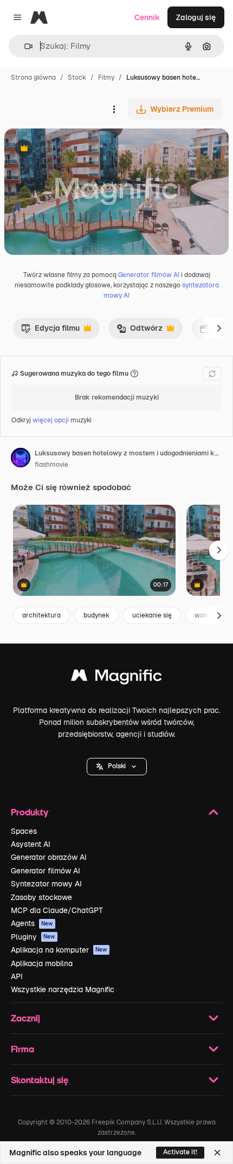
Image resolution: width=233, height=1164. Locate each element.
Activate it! (180, 1152)
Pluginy (33, 937)
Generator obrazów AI (49, 857)
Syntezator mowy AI (46, 884)
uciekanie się (152, 615)
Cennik (147, 17)
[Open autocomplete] (24, 46)
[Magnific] (116, 678)
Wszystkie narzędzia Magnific (62, 989)
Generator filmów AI (148, 275)
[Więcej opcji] (114, 109)
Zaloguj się (196, 17)
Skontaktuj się (39, 1079)
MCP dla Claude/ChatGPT (57, 910)
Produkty (29, 812)
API (17, 976)
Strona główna (33, 77)
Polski (117, 766)
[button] (117, 766)
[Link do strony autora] (20, 459)
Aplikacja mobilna (42, 963)
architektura (41, 615)
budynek (96, 615)
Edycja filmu (50, 330)
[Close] (217, 1152)
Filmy (106, 77)
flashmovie (51, 464)
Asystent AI (30, 844)
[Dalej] (219, 328)
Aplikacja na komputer (59, 950)
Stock (77, 77)
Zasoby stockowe (41, 897)
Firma (22, 1048)
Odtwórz (139, 330)
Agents (32, 923)
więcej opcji (51, 420)
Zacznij (25, 1018)
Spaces (24, 831)
